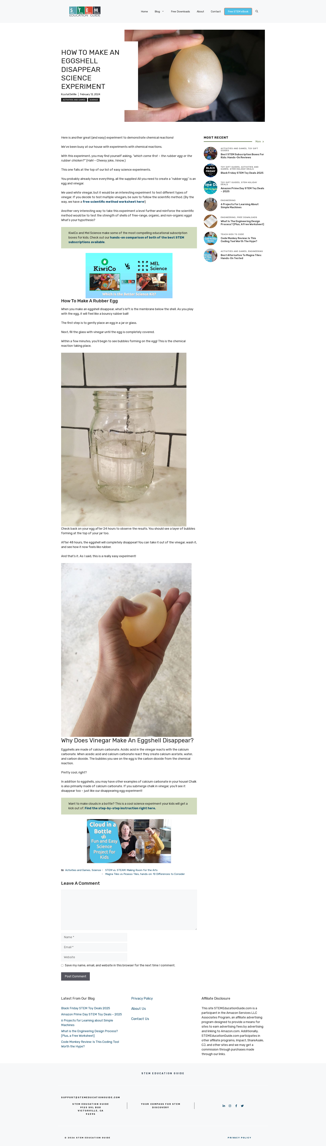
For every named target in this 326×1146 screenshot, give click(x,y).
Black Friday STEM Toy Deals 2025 (242, 172)
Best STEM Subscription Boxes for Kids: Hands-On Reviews (242, 156)
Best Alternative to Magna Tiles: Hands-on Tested (241, 257)
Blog (157, 11)
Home (144, 11)
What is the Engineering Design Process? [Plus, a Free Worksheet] (242, 223)
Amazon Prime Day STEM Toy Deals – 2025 (91, 1014)
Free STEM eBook (238, 11)
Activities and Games (74, 100)
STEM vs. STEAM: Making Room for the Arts (131, 870)
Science (94, 100)
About (200, 11)
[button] (256, 11)
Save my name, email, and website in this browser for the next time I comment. (120, 965)
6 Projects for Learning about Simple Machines (240, 206)
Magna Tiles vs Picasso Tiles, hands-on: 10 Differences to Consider (145, 874)
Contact (216, 11)
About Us (138, 1009)
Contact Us (140, 1019)
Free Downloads (180, 11)
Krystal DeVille (69, 94)
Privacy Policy (142, 998)
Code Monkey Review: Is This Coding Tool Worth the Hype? (239, 240)
